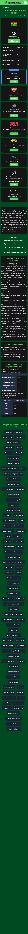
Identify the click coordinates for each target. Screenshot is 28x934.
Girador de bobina (14, 729)
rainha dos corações (13, 510)
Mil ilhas (20, 547)
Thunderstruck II (9, 547)
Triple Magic (17, 536)
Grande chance (13, 682)
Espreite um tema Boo (10, 244)
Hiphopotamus (13, 666)
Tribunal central (9, 692)
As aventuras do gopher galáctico (13, 562)
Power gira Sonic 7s (13, 625)
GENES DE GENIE (13, 713)
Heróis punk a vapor (13, 578)
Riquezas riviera (13, 609)
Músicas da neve (13, 593)
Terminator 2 (9, 453)
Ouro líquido (20, 640)
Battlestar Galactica (13, 677)
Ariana (7, 474)
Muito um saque (8, 489)
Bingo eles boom (9, 687)
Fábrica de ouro (18, 515)
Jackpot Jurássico (19, 651)
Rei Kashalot (20, 646)
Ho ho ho (20, 661)
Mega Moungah (17, 474)
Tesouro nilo (7, 541)
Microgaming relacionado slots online (15, 252)
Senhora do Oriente (13, 724)
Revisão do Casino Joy (14, 109)
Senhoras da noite (8, 646)
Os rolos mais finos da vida (13, 552)
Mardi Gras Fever (8, 640)
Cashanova (7, 526)
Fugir (22, 468)
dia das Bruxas (19, 437)
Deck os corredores (9, 520)
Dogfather (21, 698)
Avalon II (19, 448)
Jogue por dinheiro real (14, 40)
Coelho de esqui (8, 599)
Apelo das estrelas (13, 583)
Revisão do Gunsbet (14, 194)
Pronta (8, 536)
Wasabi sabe (20, 531)
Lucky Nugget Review (14, 144)
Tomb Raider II (9, 448)
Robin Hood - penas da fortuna (13, 604)
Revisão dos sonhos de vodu (14, 160)
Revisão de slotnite (14, 76)
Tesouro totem (19, 541)
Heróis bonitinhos (9, 661)
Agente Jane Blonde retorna (13, 432)
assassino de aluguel (13, 500)
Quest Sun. (9, 573)
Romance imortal (13, 494)
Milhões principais (13, 484)
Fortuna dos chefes (9, 698)
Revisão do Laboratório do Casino (14, 176)
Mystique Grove (13, 630)
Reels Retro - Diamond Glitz (13, 614)
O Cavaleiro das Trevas (13, 557)
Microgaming (20, 47)
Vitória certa (8, 567)
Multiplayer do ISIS (13, 656)
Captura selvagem (7, 531)
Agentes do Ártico (13, 672)
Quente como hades (13, 442)
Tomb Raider (20, 489)
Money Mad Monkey (13, 635)
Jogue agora (14, 81)
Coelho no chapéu (13, 458)
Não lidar (7, 703)
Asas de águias (17, 703)
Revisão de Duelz (14, 94)
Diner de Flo (7, 708)
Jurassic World (7, 437)
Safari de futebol (13, 588)
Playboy (21, 520)
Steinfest (18, 573)
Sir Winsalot (20, 599)
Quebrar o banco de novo (10, 468)
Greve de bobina (8, 619)
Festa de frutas (18, 708)
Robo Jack (19, 453)
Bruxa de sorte (18, 526)
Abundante (7, 515)
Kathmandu (6, 651)
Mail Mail (20, 692)
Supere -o (19, 567)
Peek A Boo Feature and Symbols (13, 240)
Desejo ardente (13, 505)
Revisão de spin (14, 127)
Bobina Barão (20, 619)
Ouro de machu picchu (13, 718)
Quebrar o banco (13, 463)
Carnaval (20, 687)
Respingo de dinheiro (13, 479)
